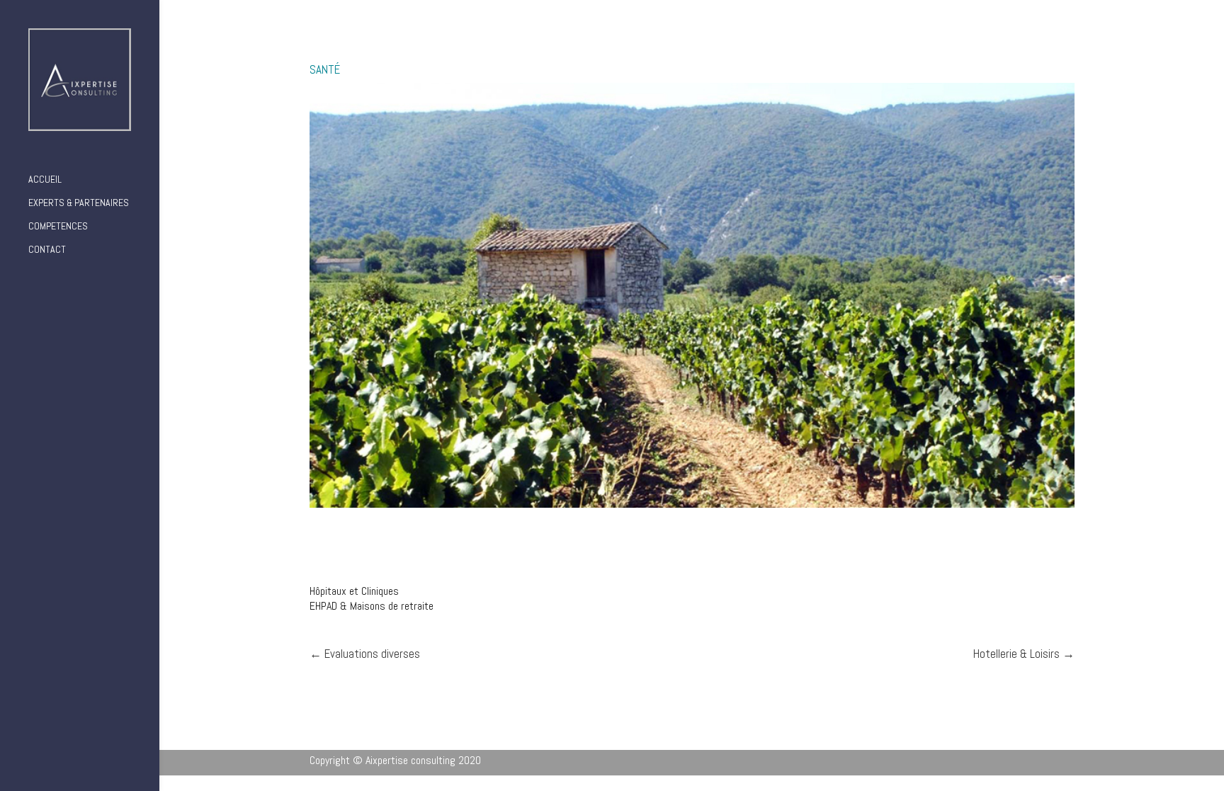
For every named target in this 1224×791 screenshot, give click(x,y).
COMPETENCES (58, 226)
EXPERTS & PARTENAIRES (78, 203)
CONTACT (47, 250)
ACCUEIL (45, 180)
